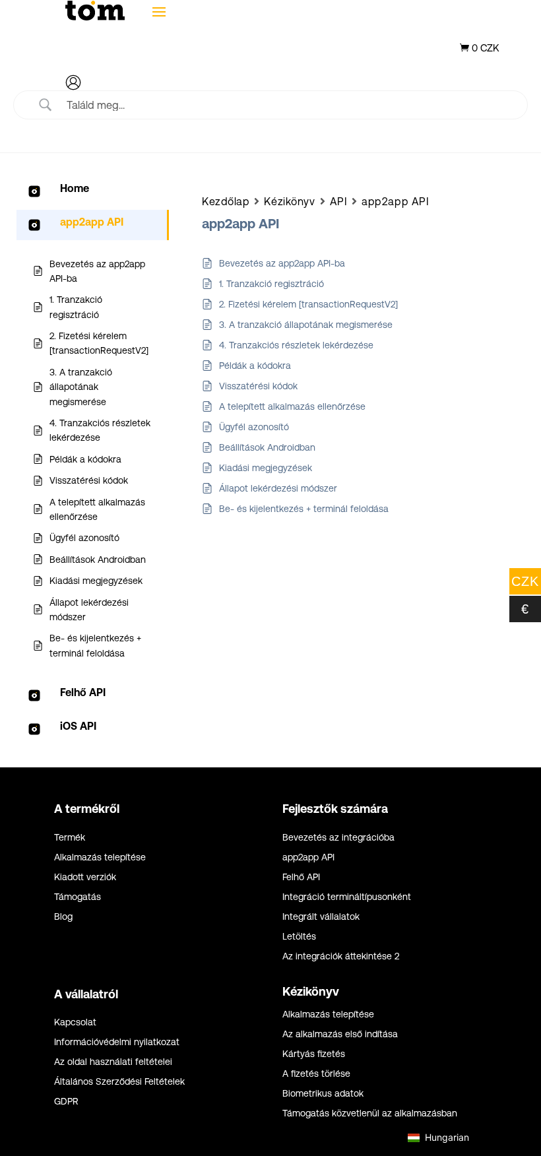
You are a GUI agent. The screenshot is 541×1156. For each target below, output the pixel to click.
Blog (63, 917)
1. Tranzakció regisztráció (271, 283)
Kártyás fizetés (313, 1054)
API (339, 201)
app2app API (395, 201)
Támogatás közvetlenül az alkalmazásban (369, 1113)
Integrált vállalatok (321, 917)
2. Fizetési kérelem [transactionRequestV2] (308, 304)
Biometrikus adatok (323, 1094)
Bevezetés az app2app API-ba (282, 263)
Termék (69, 838)
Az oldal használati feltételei (113, 1062)
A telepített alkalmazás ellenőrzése (292, 406)
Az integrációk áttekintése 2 (340, 956)
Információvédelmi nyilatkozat (116, 1042)
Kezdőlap (225, 201)
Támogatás (77, 897)
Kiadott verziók (85, 877)
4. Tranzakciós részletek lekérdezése (296, 345)
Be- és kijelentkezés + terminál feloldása (304, 508)
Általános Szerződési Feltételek (119, 1082)
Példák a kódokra (255, 365)
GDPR (66, 1102)
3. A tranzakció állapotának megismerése (306, 324)
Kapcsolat (75, 1022)
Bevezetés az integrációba (338, 838)
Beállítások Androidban (267, 447)
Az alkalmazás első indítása (340, 1034)
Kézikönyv (289, 201)
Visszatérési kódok (258, 386)
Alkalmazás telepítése (100, 857)
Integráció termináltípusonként (346, 897)
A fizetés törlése (316, 1074)
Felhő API (301, 877)
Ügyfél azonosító (254, 427)
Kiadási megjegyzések (265, 468)
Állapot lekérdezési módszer (278, 488)
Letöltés (299, 937)
